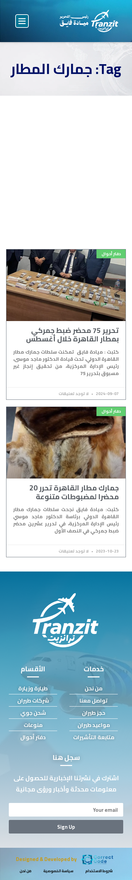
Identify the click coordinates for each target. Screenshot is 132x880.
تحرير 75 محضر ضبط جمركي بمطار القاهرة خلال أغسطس (72, 334)
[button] (22, 21)
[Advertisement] (66, 165)
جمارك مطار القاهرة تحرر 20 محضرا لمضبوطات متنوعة (74, 492)
